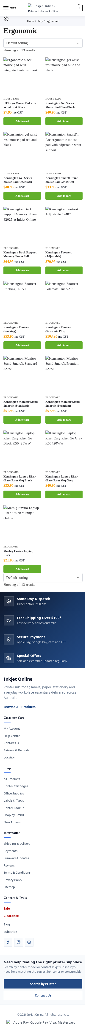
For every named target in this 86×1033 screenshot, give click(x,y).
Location (10, 757)
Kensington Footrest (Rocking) (16, 329)
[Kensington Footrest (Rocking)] (22, 300)
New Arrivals (12, 822)
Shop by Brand (14, 815)
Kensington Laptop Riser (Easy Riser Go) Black (19, 478)
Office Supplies (14, 793)
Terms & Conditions (17, 872)
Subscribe (10, 932)
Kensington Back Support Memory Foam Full (19, 254)
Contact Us (11, 743)
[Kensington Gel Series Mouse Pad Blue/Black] (64, 76)
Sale (7, 908)
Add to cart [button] (22, 121)
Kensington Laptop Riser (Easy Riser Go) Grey (61, 478)
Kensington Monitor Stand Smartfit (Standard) (20, 403)
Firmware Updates (16, 858)
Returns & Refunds (16, 750)
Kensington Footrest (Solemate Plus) (58, 329)
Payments (10, 851)
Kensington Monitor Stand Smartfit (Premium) (62, 403)
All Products (12, 779)
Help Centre (12, 736)
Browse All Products (20, 707)
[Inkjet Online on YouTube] (29, 942)
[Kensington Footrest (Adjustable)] (64, 225)
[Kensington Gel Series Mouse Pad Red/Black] (22, 150)
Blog (7, 924)
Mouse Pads (11, 98)
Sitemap (9, 887)
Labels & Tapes (14, 800)
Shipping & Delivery (17, 843)
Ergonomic (11, 248)
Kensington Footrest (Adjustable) (58, 254)
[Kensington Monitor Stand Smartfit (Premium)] (64, 374)
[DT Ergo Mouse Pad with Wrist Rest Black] (22, 76)
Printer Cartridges (16, 786)
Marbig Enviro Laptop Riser (18, 553)
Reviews (9, 865)
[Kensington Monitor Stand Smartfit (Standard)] (22, 374)
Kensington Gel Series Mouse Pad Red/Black (17, 179)
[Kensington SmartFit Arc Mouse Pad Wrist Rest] (64, 150)
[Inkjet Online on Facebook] (8, 942)
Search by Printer (43, 984)
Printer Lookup (14, 808)
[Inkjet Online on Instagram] (18, 942)
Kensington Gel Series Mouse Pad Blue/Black (60, 105)
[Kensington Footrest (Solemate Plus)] (64, 300)
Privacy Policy (13, 880)
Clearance (11, 916)
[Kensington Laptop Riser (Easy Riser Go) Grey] (64, 449)
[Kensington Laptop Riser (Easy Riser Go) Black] (22, 449)
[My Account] (6, 20)
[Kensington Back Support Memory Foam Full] (22, 225)
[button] (79, 8)
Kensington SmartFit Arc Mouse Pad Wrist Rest (61, 179)
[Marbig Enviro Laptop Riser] (22, 524)
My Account (12, 728)
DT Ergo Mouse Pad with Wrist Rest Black (19, 105)
